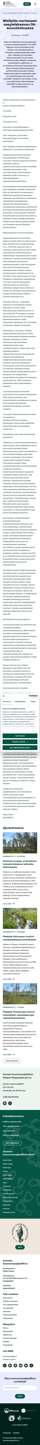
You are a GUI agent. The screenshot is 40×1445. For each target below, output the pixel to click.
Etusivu (5, 13)
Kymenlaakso (8, 1179)
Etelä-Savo (7, 1168)
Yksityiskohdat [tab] (20, 701)
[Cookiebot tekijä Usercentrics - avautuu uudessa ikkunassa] (29, 696)
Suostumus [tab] (7, 701)
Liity (27, 4)
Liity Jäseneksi (12, 1143)
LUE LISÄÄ (7, 904)
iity (20, 1247)
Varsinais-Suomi (9, 1212)
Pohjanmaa (7, 1190)
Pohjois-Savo (8, 1201)
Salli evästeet (20, 736)
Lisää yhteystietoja (11, 1097)
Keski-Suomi (7, 1175)
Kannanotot (8, 856)
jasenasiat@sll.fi (9, 1288)
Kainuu (5, 1171)
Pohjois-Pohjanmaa (10, 1197)
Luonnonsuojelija (9, 1356)
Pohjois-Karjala (8, 1194)
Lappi (5, 1183)
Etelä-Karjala (8, 1164)
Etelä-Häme (7, 1160)
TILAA (20, 1396)
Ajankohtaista (12, 13)
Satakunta (6, 1205)
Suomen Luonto (9, 1359)
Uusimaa (6, 1209)
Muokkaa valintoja (18, 742)
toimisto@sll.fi (8, 1281)
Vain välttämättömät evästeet (20, 747)
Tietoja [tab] (33, 701)
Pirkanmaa (7, 1186)
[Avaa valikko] (35, 4)
